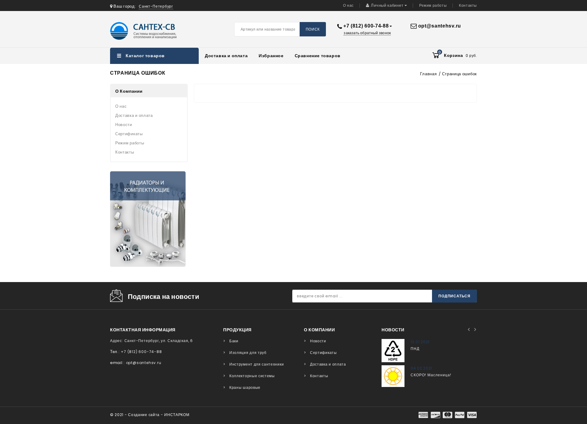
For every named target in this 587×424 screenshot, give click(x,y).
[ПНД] (393, 350)
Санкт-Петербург (156, 6)
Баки (233, 341)
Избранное (271, 56)
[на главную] (151, 31)
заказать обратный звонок (367, 33)
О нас (348, 5)
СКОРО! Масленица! (431, 375)
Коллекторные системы (252, 375)
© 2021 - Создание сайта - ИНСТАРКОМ (150, 414)
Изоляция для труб (248, 352)
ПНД (415, 348)
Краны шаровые (244, 387)
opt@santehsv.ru (439, 25)
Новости (123, 125)
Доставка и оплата (226, 56)
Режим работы (433, 5)
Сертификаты (129, 134)
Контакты (468, 5)
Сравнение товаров (318, 56)
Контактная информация (142, 330)
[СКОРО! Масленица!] (393, 376)
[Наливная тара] (148, 219)
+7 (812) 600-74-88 (366, 25)
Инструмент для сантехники (256, 364)
